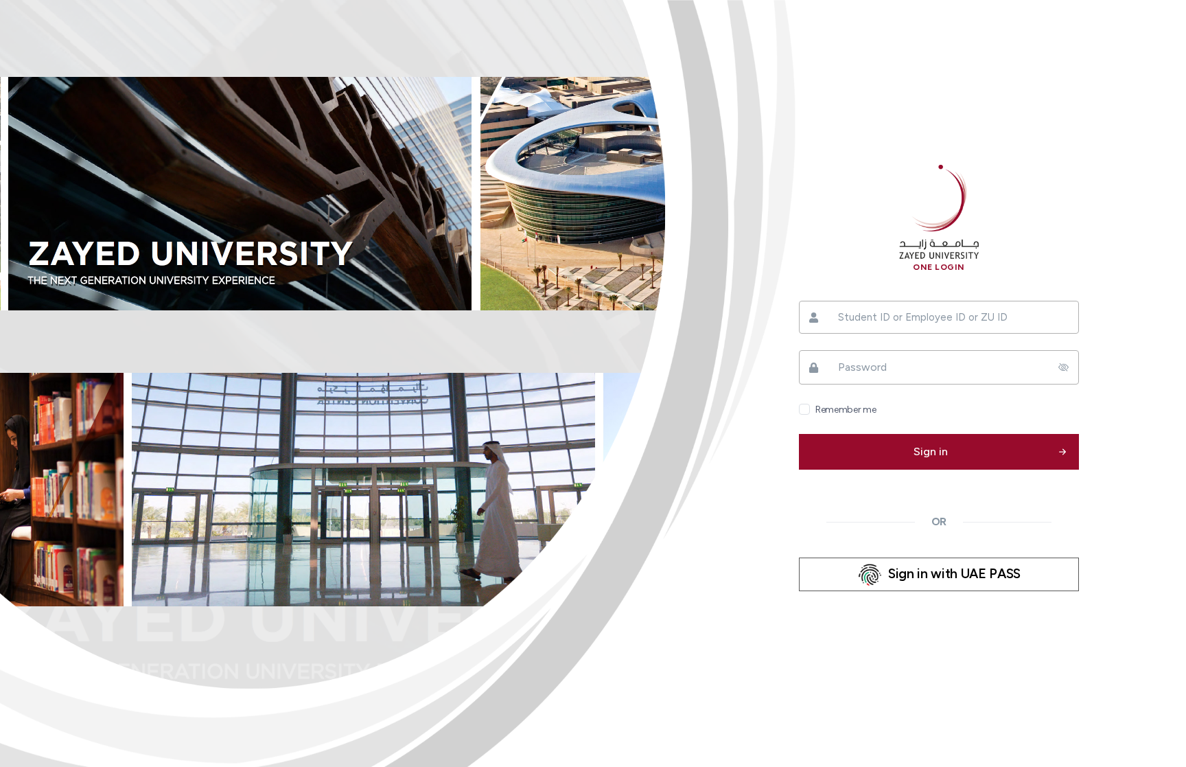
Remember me (845, 409)
